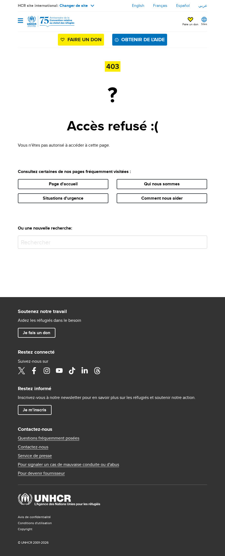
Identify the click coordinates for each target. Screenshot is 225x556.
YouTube (59, 370)
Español (183, 5)
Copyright (25, 529)
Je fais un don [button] (36, 332)
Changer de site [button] (74, 5)
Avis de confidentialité (34, 517)
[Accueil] (45, 21)
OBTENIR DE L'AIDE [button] (143, 39)
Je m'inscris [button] (34, 410)
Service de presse (35, 456)
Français (160, 5)
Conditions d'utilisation (35, 523)
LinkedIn (84, 370)
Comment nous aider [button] (162, 198)
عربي (202, 5)
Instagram (46, 370)
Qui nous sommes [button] (162, 184)
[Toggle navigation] (20, 21)
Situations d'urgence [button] (63, 198)
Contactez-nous (33, 447)
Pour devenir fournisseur (41, 473)
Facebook (34, 370)
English (138, 5)
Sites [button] (204, 24)
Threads (97, 370)
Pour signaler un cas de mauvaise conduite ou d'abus (68, 465)
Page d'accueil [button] (63, 184)
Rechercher (201, 241)
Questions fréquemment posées (48, 438)
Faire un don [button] (190, 24)
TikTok (71, 370)
